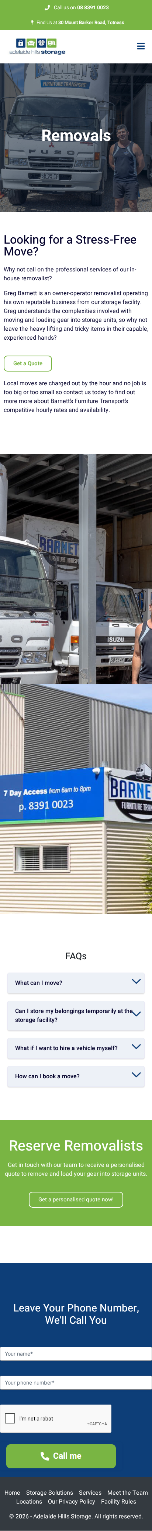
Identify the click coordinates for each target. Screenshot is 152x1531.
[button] (76, 983)
